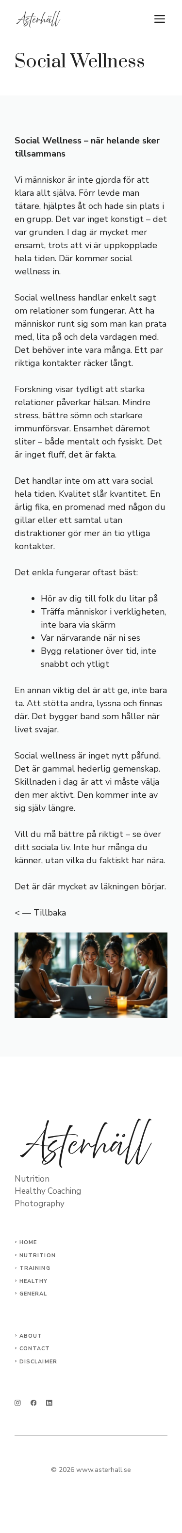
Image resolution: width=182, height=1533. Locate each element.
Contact (34, 1348)
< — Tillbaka (40, 912)
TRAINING (34, 1268)
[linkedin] (49, 1403)
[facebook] (34, 1403)
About (31, 1336)
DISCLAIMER (38, 1361)
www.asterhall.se (103, 1469)
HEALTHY (33, 1281)
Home (28, 1242)
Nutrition (37, 1255)
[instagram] (18, 1403)
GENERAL (33, 1293)
